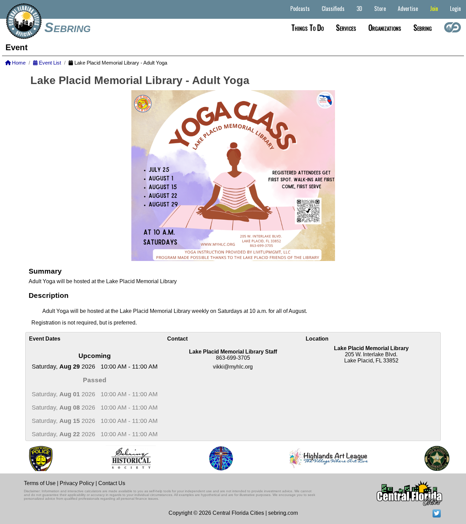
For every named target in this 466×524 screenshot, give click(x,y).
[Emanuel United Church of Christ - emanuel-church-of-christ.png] (209, 458)
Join (434, 8)
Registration (46, 323)
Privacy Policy (77, 483)
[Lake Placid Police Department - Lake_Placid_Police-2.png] (29, 458)
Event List (49, 63)
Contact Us (111, 483)
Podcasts (300, 8)
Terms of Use (40, 483)
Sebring (67, 27)
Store (380, 8)
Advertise (408, 8)
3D (359, 8)
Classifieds (333, 8)
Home (18, 63)
